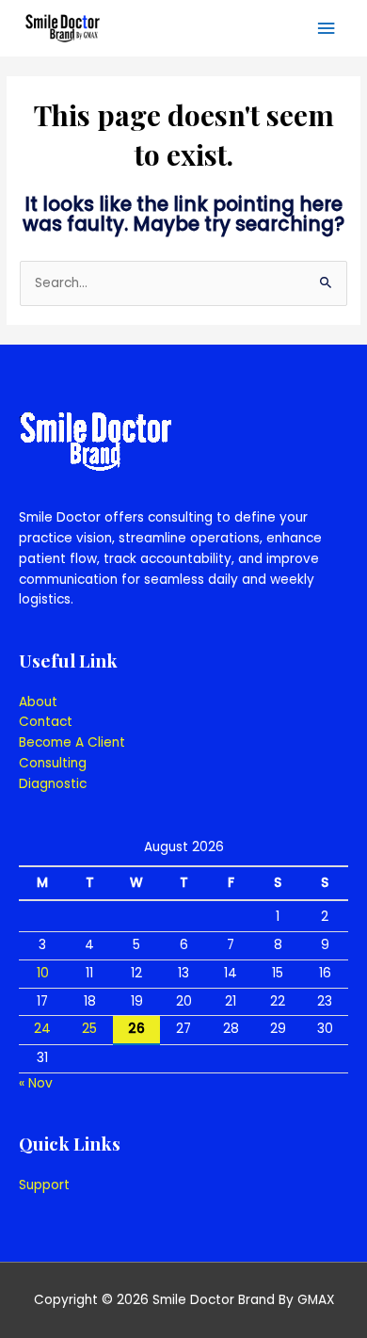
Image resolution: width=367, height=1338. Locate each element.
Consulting (53, 763)
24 (42, 1029)
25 (89, 1029)
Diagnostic (53, 784)
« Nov (36, 1083)
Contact (45, 722)
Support (44, 1185)
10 (43, 973)
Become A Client (72, 742)
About (38, 702)
